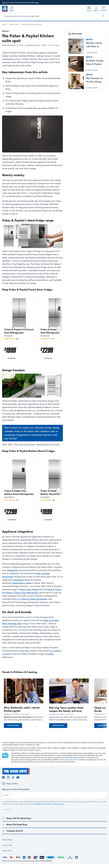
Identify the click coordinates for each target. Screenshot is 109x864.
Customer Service (14, 830)
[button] (23, 718)
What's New (13, 24)
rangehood (18, 579)
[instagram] (8, 777)
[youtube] (17, 777)
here (37, 2)
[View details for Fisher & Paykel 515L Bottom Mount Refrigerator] (19, 474)
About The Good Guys (16, 824)
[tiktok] (13, 777)
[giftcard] (76, 857)
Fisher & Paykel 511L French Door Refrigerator (18, 331)
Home (4, 24)
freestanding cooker (22, 583)
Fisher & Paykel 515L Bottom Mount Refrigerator (19, 492)
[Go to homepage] (4, 9)
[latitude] (70, 857)
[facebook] (3, 777)
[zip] (42, 857)
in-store (6, 653)
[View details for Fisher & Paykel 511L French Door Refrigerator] (19, 313)
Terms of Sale (7, 845)
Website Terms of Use (43, 804)
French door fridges (29, 589)
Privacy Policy (59, 804)
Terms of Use (7, 850)
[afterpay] (61, 857)
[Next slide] (59, 329)
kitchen (50, 653)
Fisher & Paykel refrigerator (34, 598)
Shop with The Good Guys (18, 818)
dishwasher (12, 570)
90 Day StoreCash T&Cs (68, 759)
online (56, 650)
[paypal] (50, 857)
